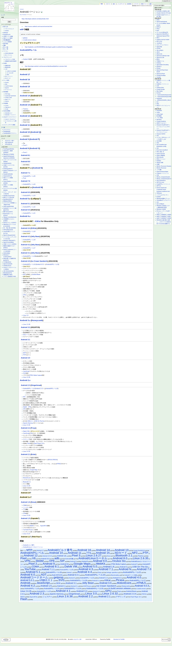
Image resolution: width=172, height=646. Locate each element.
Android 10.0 (45, 558)
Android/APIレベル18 (29, 239)
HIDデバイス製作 (8, 38)
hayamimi (159, 98)
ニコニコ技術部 (7, 41)
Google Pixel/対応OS (139, 550)
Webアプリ (8, 99)
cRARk (7, 163)
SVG (24, 373)
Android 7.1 (25, 173)
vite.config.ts (160, 50)
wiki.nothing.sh (9, 142)
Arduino (7, 30)
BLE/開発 (159, 116)
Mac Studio (160, 91)
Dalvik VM (26, 431)
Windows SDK (9, 240)
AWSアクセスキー (161, 123)
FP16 (158, 28)
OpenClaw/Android (162, 21)
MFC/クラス (8, 197)
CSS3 (10, 97)
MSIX (158, 20)
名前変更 (129, 3)
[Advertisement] (129, 11)
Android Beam (36, 274)
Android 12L (62, 556)
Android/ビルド (8, 113)
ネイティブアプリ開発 (9, 124)
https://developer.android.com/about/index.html (35, 19)
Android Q (35, 132)
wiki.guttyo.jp (8, 144)
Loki (158, 86)
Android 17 (25, 74)
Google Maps (34, 470)
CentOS (7, 86)
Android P (34, 139)
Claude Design (161, 89)
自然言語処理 (13, 61)
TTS (24, 509)
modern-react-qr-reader (163, 39)
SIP (24, 409)
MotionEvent (26, 478)
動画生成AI (7, 67)
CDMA (25, 505)
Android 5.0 (25, 210)
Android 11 (25, 125)
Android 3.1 (25, 340)
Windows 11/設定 (161, 209)
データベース (8, 89)
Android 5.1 (25, 204)
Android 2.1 (25, 454)
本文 (102, 3)
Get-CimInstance (161, 180)
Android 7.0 (25, 181)
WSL (6, 84)
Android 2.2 (25, 428)
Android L (69, 572)
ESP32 (6, 53)
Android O (34, 148)
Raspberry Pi (6, 34)
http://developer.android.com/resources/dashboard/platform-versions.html (46, 66)
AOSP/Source (87, 586)
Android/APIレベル (28, 50)
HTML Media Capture (36, 375)
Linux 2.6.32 (26, 451)
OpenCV (7, 264)
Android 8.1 (25, 155)
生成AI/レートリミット (163, 84)
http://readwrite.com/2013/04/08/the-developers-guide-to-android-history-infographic (48, 47)
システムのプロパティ (163, 195)
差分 (114, 3)
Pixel (24, 178)
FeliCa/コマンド (9, 222)
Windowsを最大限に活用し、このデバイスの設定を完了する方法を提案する (164, 221)
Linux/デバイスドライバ (9, 117)
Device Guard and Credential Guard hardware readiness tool (163, 189)
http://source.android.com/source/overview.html (38, 26)
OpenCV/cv (8, 242)
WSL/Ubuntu (160, 157)
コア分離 (159, 169)
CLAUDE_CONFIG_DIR (163, 11)
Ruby (9, 94)
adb (21, 29)
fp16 (158, 30)
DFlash (158, 68)
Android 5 (24, 199)
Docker (7, 82)
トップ (3, 15)
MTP (24, 353)
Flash (28, 443)
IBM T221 (8, 211)
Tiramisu (25, 109)
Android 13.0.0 (47, 556)
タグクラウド (6, 129)
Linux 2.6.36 (26, 324)
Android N (37, 168)
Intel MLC (159, 119)
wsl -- (158, 102)
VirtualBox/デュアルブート (164, 200)
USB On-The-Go (39, 421)
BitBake (7, 201)
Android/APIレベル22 (29, 207)
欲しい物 (5, 49)
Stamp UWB (160, 162)
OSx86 (7, 265)
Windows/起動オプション (163, 198)
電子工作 (5, 26)
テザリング (26, 439)
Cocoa (6, 105)
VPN (24, 513)
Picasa (31, 529)
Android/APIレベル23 (29, 195)
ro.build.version (141, 588)
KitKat (38, 221)
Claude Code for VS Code (164, 13)
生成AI (5, 63)
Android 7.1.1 (48, 569)
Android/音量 (69, 558)
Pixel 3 (25, 145)
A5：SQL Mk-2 (9, 228)
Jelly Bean (35, 236)
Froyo (33, 428)
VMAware (159, 193)
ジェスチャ (26, 507)
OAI (158, 148)
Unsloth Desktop (161, 75)
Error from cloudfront (162, 150)
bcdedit (159, 196)
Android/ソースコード (10, 114)
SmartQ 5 (8, 174)
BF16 (158, 59)
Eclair (33, 454)
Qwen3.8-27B (160, 57)
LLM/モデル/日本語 (11, 71)
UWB (158, 164)
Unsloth (159, 77)
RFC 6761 (159, 41)
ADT (43, 574)
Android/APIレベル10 (52, 388)
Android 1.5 (25, 518)
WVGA (50, 459)
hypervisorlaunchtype (162, 171)
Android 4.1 (25, 253)
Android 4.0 (25, 261)
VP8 (29, 407)
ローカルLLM (10, 73)
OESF (58, 583)
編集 (150, 3)
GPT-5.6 (159, 186)
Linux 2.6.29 (26, 486)
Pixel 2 (25, 152)
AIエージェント (9, 76)
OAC (158, 143)
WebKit (32, 525)
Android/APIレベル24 (29, 184)
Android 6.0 (25, 192)
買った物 (5, 47)
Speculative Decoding (163, 64)
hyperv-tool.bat (161, 153)
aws (158, 202)
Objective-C (8, 107)
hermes (159, 93)
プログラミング (7, 57)
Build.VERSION (57, 575)
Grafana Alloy (160, 87)
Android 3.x (25, 320)
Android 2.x (25, 380)
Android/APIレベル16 (29, 256)
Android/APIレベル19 (29, 231)
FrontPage (8, 149)
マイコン (5, 51)
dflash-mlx (159, 54)
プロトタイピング (9, 28)
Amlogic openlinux (112, 572)
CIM (158, 175)
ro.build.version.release (29, 40)
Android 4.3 (25, 236)
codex (158, 112)
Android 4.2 (25, 245)
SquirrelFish (43, 525)
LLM (6, 69)
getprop (25, 38)
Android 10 (26, 59)
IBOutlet (7, 273)
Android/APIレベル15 (52, 264)
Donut (33, 502)
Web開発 (5, 91)
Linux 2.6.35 (26, 425)
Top (21, 14)
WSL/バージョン (161, 159)
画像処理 (7, 61)
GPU (24, 295)
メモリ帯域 (160, 117)
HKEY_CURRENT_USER (164, 216)
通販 (4, 45)
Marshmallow (115, 575)
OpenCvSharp (9, 235)
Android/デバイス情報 (130, 575)
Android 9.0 (100, 560)
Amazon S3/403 (161, 134)
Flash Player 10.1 (39, 443)
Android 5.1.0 (103, 578)
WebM (25, 407)
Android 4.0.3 (40, 264)
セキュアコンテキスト (163, 45)
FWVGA (54, 459)
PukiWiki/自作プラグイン (10, 133)
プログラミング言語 (10, 59)
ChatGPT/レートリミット (163, 184)
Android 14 (25, 96)
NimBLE (159, 161)
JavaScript (7, 95)
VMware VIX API (9, 217)
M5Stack (5, 32)
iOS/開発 (5, 103)
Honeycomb (37, 320)
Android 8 (24, 148)
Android (21, 9)
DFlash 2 (159, 66)
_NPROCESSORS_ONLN (164, 100)
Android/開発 (6, 111)
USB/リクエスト (9, 244)
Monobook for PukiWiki (119, 639)
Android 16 (25, 79)
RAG (8, 74)
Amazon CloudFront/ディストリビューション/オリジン (163, 126)
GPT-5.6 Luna (160, 182)
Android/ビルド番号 (28, 545)
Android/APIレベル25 (29, 176)
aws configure (160, 204)
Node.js (7, 101)
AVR (12, 53)
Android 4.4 (25, 228)
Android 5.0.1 (27, 580)
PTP (24, 355)
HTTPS (158, 48)
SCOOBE (159, 141)
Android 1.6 (25, 502)
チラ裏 (3, 127)
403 (158, 135)
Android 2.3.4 (130, 594)
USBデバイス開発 (8, 36)
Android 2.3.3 (39, 388)
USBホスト (30, 421)
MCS (158, 37)
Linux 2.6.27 (26, 533)
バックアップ (121, 3)
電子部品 (5, 43)
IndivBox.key (8, 195)
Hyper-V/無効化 (161, 155)
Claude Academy (161, 121)
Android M (37, 187)
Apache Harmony (28, 423)
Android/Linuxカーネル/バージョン (33, 547)
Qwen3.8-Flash (161, 73)
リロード (108, 3)
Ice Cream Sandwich (39, 261)
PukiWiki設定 (6, 131)
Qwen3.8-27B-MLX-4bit (163, 55)
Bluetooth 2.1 (27, 482)
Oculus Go (119, 560)
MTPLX (159, 27)
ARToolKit (8, 229)
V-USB (7, 262)
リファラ (136, 3)
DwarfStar (159, 110)
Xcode (6, 109)
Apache (7, 87)
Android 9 (24, 139)
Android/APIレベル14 (29, 264)
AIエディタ (7, 78)
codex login (160, 114)
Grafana (159, 63)
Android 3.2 (25, 327)
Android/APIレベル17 (29, 248)
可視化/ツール (160, 61)
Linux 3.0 (25, 315)
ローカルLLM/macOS (162, 32)
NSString (7, 168)
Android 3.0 (25, 358)
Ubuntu (11, 86)
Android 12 (25, 116)
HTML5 (7, 97)
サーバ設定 (6, 80)
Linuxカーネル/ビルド (10, 119)
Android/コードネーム (34, 577)
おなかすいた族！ (10, 140)
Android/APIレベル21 (29, 213)
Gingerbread (36, 385)
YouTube (25, 529)
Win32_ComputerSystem (163, 177)
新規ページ (144, 3)
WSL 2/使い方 (160, 151)
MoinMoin (8, 199)
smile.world (8, 206)
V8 (31, 433)
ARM (10, 53)
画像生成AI (7, 65)
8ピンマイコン (8, 55)
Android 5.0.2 (117, 578)
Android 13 (25, 105)
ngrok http (159, 46)
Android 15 (25, 87)
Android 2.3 (25, 385)
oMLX (158, 52)
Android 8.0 (25, 161)
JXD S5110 (8, 271)
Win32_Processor (161, 168)
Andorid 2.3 (96, 591)
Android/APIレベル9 (29, 388)
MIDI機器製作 (7, 40)
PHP (6, 94)
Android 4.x (25, 216)
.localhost (159, 43)
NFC (24, 274)
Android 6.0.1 (73, 575)
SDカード (26, 334)
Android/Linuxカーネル (92, 558)
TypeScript (13, 95)
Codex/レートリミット (163, 173)
